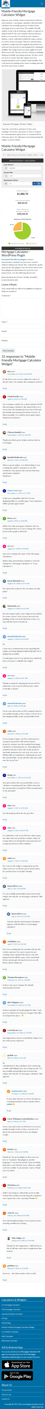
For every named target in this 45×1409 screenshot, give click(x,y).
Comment (6, 296)
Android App (6, 1323)
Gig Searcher (17, 1091)
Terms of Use (6, 1394)
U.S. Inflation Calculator (10, 1332)
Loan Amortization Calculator (12, 1314)
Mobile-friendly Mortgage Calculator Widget (18, 1327)
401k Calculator (7, 1336)
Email (4, 331)
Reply (5, 388)
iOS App (5, 1318)
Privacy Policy (7, 1390)
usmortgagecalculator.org (22, 248)
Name (5, 322)
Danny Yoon (12, 490)
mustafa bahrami (14, 636)
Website (5, 340)
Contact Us (6, 1399)
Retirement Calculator (9, 1341)
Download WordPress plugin (14, 259)
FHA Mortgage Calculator (11, 1309)
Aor (9, 675)
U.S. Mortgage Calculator (6, 4)
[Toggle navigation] (41, 3)
